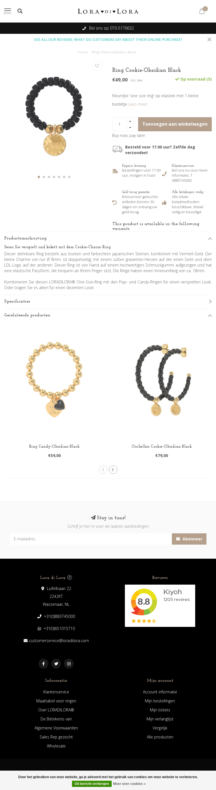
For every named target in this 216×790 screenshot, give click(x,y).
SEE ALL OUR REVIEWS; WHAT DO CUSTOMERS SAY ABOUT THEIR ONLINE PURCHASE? (108, 39)
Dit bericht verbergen (92, 784)
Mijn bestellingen (160, 701)
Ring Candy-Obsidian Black (54, 447)
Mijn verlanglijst (160, 719)
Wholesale (56, 746)
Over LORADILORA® (56, 710)
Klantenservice (56, 691)
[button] (39, 177)
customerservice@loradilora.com (59, 640)
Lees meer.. (138, 104)
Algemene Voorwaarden (56, 728)
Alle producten (160, 737)
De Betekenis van (56, 719)
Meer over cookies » (129, 784)
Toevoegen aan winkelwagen (175, 124)
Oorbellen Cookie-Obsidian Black (162, 447)
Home (83, 52)
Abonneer (191, 539)
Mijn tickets (160, 710)
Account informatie (160, 691)
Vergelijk (160, 728)
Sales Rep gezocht (56, 737)
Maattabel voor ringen (56, 701)
